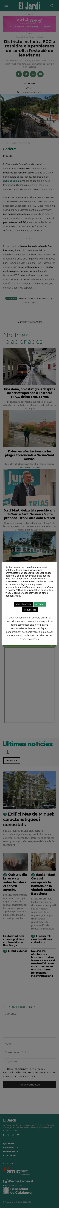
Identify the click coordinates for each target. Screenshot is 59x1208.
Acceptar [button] (39, 604)
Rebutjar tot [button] (30, 609)
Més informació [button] (23, 604)
